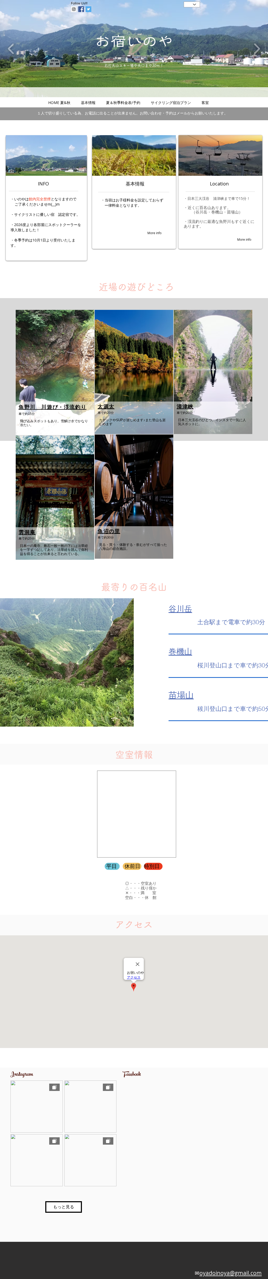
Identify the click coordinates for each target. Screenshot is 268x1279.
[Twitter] (88, 9)
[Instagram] (74, 9)
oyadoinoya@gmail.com (230, 1273)
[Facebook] (81, 9)
